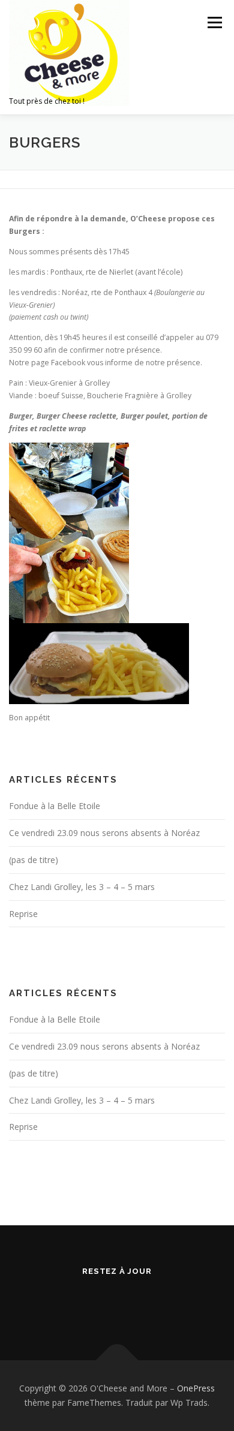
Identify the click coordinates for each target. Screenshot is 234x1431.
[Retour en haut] (117, 1360)
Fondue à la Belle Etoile (54, 805)
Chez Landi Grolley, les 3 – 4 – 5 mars (82, 886)
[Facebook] (117, 1303)
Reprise (23, 913)
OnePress (196, 1388)
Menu (214, 22)
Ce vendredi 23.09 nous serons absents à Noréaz (104, 832)
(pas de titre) (33, 859)
